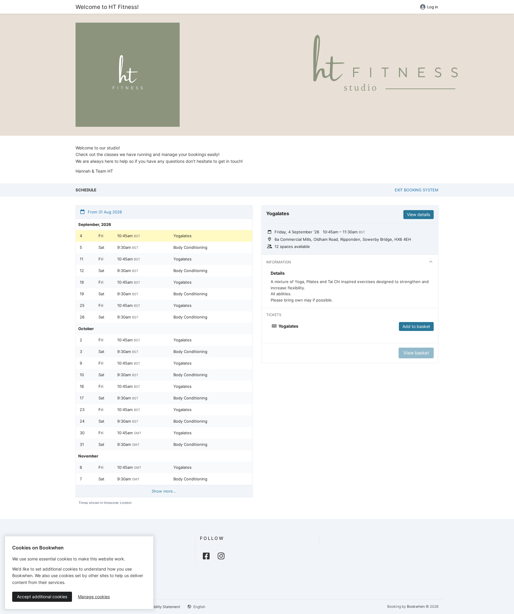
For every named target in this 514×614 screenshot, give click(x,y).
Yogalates (182, 235)
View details (418, 214)
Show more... (164, 491)
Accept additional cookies (42, 596)
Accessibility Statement (160, 606)
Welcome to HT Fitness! (107, 6)
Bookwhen (416, 606)
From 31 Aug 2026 (104, 212)
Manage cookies (94, 596)
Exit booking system (416, 190)
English (198, 606)
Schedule (86, 190)
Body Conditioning (190, 247)
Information (278, 262)
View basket (416, 353)
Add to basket (416, 326)
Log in (432, 6)
